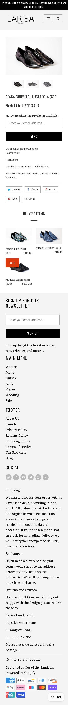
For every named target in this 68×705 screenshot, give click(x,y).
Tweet (16, 189)
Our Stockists (16, 452)
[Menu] (48, 18)
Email (32, 199)
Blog (9, 458)
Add (14, 199)
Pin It (52, 189)
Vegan (10, 389)
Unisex (11, 378)
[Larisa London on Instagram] (38, 477)
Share (34, 189)
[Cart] (57, 18)
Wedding (12, 395)
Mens (10, 372)
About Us (12, 418)
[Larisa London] (21, 21)
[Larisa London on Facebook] (16, 477)
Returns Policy (17, 435)
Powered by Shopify (21, 673)
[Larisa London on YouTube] (23, 477)
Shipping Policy (18, 441)
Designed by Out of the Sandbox (29, 667)
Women (11, 367)
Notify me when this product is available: (32, 115)
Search (11, 424)
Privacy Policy (16, 430)
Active (10, 384)
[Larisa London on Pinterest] (31, 477)
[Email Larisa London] (46, 477)
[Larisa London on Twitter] (9, 477)
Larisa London (29, 660)
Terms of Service (19, 447)
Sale (9, 401)
